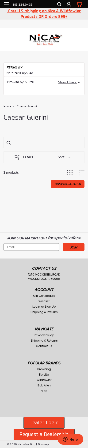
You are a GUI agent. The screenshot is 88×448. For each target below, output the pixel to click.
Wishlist (44, 301)
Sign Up (50, 307)
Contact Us (44, 346)
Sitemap (43, 444)
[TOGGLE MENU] (6, 4)
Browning (44, 369)
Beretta (44, 375)
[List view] (81, 173)
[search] (59, 4)
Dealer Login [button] (44, 422)
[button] (44, 82)
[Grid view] (70, 173)
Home (7, 106)
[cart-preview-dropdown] (78, 4)
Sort (61, 157)
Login (36, 307)
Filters (28, 157)
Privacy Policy (44, 335)
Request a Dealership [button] (44, 434)
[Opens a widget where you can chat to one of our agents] (70, 440)
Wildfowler (44, 380)
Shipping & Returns (44, 312)
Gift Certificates (44, 296)
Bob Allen (44, 385)
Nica (44, 391)
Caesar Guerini (27, 106)
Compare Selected (67, 184)
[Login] (69, 4)
